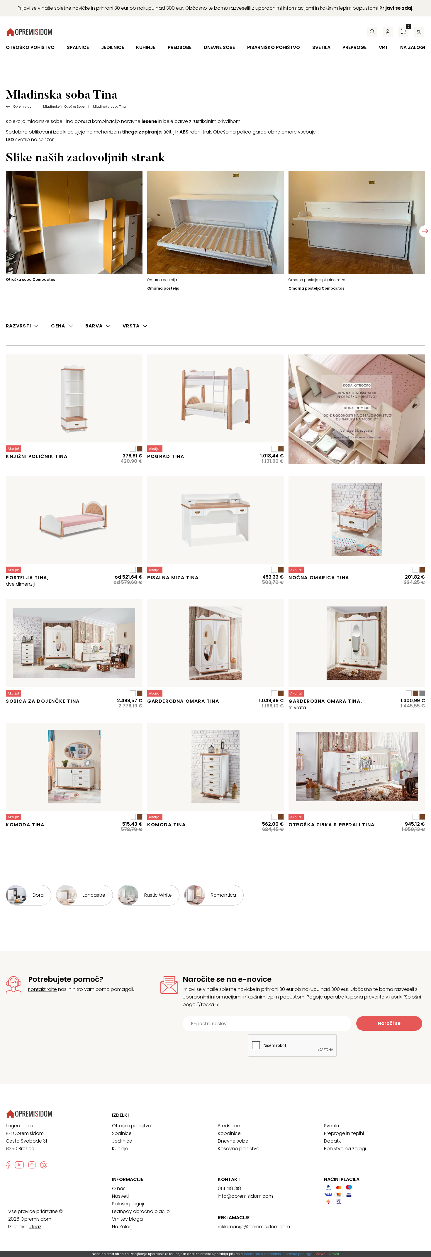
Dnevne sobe (219, 47)
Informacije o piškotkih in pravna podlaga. (278, 1253)
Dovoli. (334, 1253)
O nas (118, 1188)
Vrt (383, 47)
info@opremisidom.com (245, 1196)
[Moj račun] (388, 32)
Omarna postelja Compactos (316, 288)
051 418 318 (229, 1188)
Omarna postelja (163, 288)
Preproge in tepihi (344, 1133)
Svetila (321, 47)
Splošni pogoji (128, 1203)
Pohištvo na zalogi (345, 1148)
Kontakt (229, 1179)
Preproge (354, 47)
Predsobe (179, 47)
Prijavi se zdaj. (396, 8)
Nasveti (120, 1196)
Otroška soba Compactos (30, 279)
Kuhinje (145, 47)
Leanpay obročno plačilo (141, 1211)
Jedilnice (112, 47)
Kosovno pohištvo (238, 1148)
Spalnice (78, 47)
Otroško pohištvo (30, 47)
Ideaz (35, 1226)
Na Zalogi (122, 1226)
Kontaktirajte (42, 989)
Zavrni (321, 1253)
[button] (425, 231)
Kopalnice (229, 1133)
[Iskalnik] (372, 32)
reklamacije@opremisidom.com (254, 1226)
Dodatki (333, 1141)
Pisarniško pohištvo (273, 47)
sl (419, 31)
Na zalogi (412, 47)
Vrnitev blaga (127, 1219)
